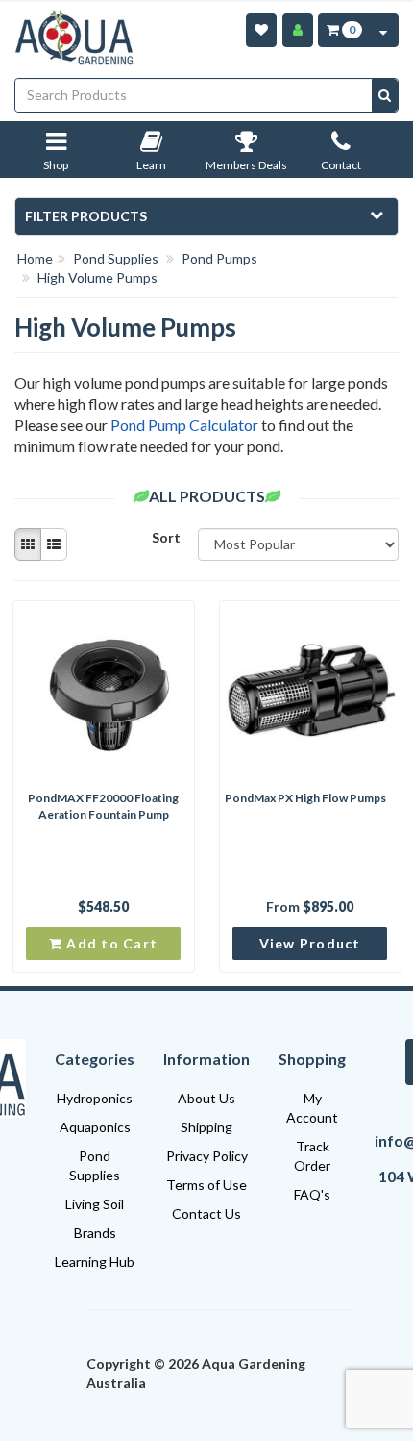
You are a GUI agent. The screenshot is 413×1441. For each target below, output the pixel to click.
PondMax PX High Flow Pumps (305, 798)
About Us (206, 1098)
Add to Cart (110, 943)
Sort (166, 537)
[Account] (297, 30)
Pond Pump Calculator (184, 425)
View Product (310, 943)
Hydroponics (95, 1098)
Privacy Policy (207, 1156)
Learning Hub (94, 1261)
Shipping (206, 1127)
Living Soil (94, 1204)
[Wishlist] (261, 30)
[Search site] (385, 95)
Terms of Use (206, 1184)
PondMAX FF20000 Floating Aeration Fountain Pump (103, 806)
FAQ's (312, 1194)
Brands (95, 1233)
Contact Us (206, 1213)
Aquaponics (95, 1127)
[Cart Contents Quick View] (383, 30)
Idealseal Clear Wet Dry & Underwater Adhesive (105, 1373)
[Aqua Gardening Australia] (75, 37)
